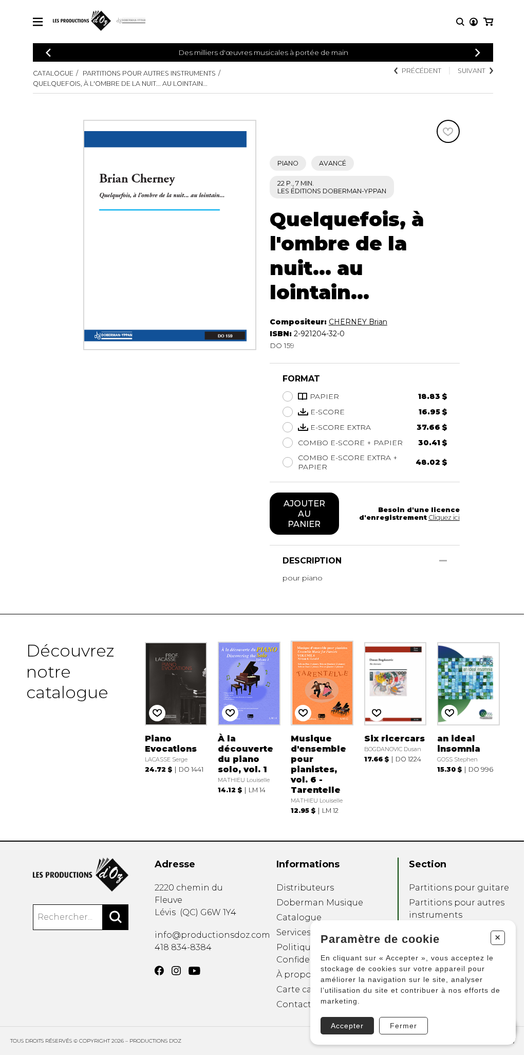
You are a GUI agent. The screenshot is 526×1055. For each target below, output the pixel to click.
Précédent (421, 71)
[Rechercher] (115, 917)
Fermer (403, 1026)
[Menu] (38, 22)
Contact (293, 1004)
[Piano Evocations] (176, 727)
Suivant (471, 71)
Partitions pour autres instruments (149, 73)
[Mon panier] (488, 22)
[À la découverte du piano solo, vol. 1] (249, 727)
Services (293, 932)
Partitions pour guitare (459, 888)
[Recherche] (460, 22)
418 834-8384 (183, 947)
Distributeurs (305, 888)
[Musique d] (322, 727)
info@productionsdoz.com (212, 935)
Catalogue (53, 73)
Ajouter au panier (304, 513)
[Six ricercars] (395, 727)
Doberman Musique (319, 902)
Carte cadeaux (306, 989)
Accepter (347, 1026)
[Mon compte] (473, 22)
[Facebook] (159, 970)
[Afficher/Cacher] (443, 560)
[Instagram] (176, 970)
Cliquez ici (444, 517)
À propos (295, 974)
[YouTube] (194, 971)
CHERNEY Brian (358, 321)
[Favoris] (448, 131)
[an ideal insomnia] (468, 727)
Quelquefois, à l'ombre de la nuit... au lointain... (120, 83)
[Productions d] (80, 875)
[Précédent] (48, 53)
